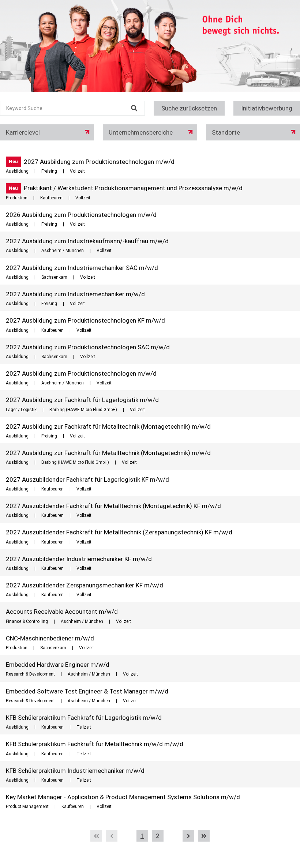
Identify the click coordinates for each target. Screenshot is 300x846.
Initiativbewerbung (266, 108)
